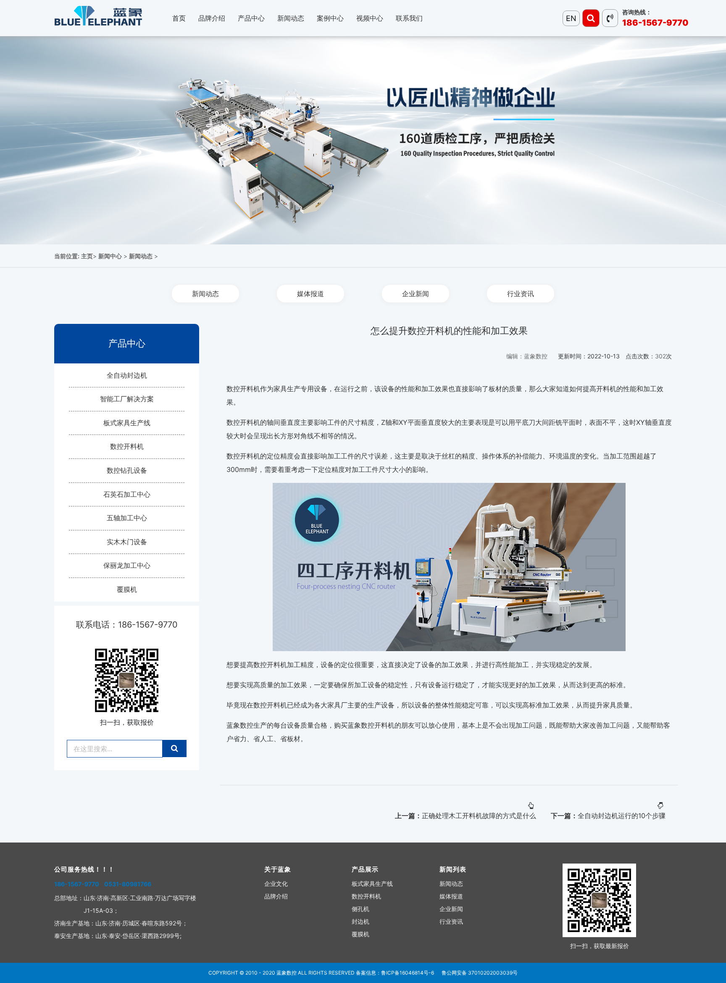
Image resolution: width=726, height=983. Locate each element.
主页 (87, 256)
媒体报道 (310, 293)
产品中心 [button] (251, 18)
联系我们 (409, 18)
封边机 (360, 921)
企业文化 (276, 883)
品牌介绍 (276, 896)
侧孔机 (360, 908)
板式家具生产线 (126, 423)
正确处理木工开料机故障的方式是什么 (479, 815)
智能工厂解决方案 (127, 399)
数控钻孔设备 (127, 470)
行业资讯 (520, 293)
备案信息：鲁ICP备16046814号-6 (395, 973)
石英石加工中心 (126, 494)
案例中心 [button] (330, 18)
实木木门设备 (127, 542)
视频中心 (369, 18)
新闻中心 (110, 256)
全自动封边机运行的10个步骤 (622, 815)
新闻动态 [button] (290, 18)
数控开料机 (127, 446)
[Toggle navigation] (591, 18)
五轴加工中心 (127, 518)
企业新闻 (415, 293)
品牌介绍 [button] (211, 18)
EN (571, 18)
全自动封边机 (127, 375)
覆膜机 (127, 589)
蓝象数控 (286, 973)
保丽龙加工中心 (126, 565)
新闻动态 (141, 256)
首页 (179, 18)
